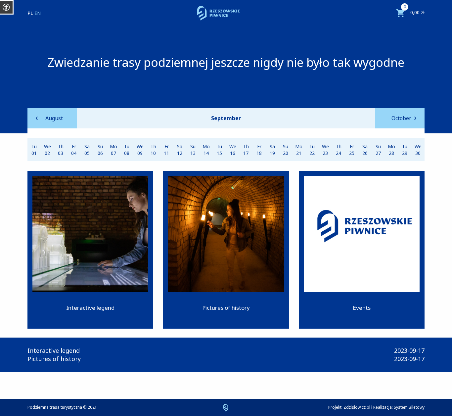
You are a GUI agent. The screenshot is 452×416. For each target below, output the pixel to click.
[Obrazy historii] (226, 250)
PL (30, 13)
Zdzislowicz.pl (356, 407)
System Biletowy (409, 407)
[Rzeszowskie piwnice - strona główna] (218, 13)
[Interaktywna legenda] (90, 250)
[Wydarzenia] (362, 250)
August (54, 118)
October (401, 118)
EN (37, 13)
